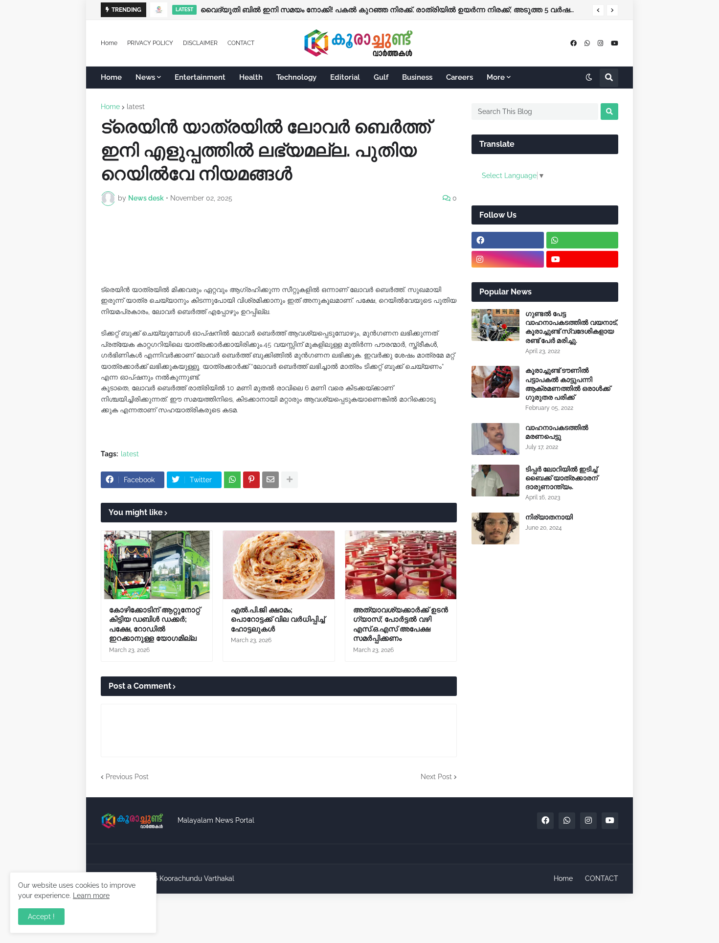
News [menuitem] (145, 77)
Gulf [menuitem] (381, 77)
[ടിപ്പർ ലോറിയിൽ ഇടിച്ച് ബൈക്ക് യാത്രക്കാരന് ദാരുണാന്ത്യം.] (495, 480)
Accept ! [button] (41, 917)
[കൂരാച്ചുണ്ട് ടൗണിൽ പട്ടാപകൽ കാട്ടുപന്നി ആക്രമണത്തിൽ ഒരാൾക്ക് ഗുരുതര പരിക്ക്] (495, 382)
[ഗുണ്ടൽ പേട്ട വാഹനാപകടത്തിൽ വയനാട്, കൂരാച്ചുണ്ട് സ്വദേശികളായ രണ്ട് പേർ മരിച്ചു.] (495, 325)
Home (109, 43)
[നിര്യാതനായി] (495, 528)
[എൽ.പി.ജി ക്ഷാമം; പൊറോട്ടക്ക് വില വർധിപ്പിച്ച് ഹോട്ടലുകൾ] (278, 565)
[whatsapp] (587, 43)
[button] (598, 10)
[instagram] (600, 43)
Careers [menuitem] (459, 77)
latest (136, 106)
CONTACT (240, 43)
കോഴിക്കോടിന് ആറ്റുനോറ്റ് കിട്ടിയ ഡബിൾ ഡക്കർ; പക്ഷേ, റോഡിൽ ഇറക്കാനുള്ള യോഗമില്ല (154, 624)
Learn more (91, 895)
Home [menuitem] (111, 77)
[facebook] (573, 43)
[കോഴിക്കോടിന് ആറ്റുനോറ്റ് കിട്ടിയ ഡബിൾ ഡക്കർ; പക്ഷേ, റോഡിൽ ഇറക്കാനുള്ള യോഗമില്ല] (156, 565)
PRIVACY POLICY (150, 43)
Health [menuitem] (251, 77)
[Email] (270, 480)
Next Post (436, 777)
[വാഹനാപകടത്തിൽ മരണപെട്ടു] (495, 439)
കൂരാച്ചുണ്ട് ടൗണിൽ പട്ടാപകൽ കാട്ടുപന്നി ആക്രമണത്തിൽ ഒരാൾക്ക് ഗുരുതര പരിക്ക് (567, 383)
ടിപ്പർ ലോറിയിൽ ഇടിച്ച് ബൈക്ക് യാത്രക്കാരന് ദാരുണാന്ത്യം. (561, 478)
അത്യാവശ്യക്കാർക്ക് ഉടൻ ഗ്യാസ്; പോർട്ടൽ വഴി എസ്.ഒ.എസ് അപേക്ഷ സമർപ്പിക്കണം (400, 624)
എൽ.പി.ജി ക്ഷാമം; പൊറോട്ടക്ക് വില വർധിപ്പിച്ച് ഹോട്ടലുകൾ (278, 619)
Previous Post (127, 777)
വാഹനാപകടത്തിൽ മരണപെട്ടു (556, 432)
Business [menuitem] (417, 77)
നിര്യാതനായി (549, 517)
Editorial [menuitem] (345, 77)
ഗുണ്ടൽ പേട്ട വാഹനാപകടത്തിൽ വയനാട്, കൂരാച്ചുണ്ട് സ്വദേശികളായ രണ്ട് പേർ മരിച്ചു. (571, 327)
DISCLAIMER (200, 43)
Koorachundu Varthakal (196, 878)
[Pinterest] (251, 480)
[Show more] (289, 480)
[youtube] (614, 43)
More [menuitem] (496, 77)
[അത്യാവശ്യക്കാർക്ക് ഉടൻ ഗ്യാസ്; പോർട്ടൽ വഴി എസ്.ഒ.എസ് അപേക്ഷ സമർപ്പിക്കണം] (400, 565)
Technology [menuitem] (296, 77)
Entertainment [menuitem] (200, 77)
